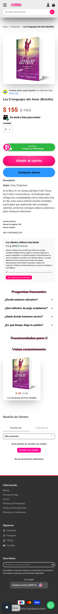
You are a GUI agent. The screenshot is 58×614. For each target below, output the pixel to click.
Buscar (6, 490)
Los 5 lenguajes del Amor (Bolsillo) (22, 377)
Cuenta (48, 5)
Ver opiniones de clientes (19, 277)
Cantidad (7, 123)
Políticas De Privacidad (14, 503)
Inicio (5, 27)
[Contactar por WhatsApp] (51, 605)
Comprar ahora (29, 172)
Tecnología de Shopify (36, 608)
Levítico (23, 608)
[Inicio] (16, 5)
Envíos (6, 499)
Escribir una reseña (29, 450)
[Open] (7, 607)
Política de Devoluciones (14, 508)
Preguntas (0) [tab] (42, 428)
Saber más (13, 93)
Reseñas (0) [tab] (15, 428)
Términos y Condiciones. (14, 512)
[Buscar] (52, 12)
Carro (53, 5)
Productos (15, 27)
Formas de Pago (10, 495)
